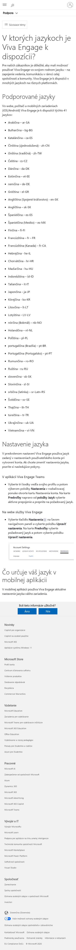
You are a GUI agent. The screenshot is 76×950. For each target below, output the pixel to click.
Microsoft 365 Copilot (14, 803)
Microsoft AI (9, 768)
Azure (7, 780)
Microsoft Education (13, 710)
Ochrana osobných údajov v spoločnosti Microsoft (26, 896)
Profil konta (9, 664)
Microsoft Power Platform (15, 856)
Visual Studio (10, 867)
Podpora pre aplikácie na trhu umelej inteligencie (26, 838)
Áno (27, 611)
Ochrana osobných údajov (38, 932)
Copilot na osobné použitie (16, 636)
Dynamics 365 (10, 786)
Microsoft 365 (10, 641)
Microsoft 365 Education (15, 728)
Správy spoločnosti (12, 890)
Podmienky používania (14, 938)
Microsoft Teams (11, 809)
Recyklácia (9, 688)
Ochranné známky (34, 938)
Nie (48, 611)
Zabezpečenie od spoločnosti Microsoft (21, 774)
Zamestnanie (10, 884)
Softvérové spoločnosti (14, 861)
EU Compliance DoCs (13, 943)
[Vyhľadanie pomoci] (13, 5)
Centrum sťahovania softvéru (17, 670)
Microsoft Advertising (14, 798)
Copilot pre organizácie (14, 630)
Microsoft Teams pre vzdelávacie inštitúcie (23, 722)
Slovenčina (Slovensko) (20, 912)
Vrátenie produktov (13, 676)
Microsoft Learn (11, 832)
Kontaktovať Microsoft (14, 932)
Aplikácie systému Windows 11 (18, 647)
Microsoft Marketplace (14, 850)
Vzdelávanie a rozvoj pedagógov (18, 740)
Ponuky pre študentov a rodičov (18, 746)
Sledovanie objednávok (14, 682)
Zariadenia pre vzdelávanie (16, 716)
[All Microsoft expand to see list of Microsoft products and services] (4, 5)
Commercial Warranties (15, 693)
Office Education (11, 734)
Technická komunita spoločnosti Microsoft (23, 844)
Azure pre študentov (13, 751)
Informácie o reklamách (55, 938)
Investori (8, 902)
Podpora (8, 13)
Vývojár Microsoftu (12, 826)
